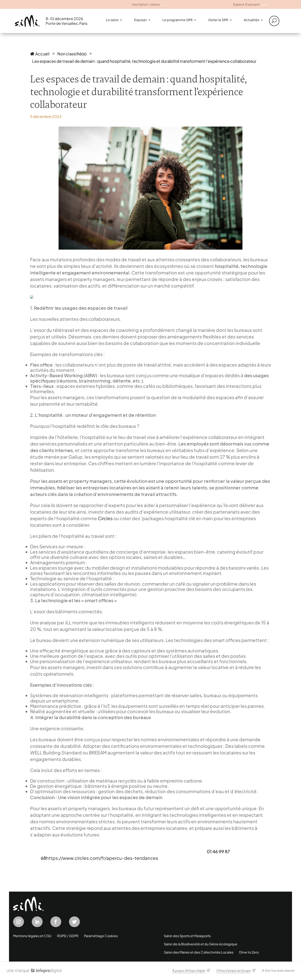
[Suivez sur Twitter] (74, 921)
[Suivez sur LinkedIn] (37, 921)
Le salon (112, 20)
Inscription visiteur (146, 4)
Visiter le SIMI (218, 20)
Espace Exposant (246, 4)
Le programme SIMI (177, 20)
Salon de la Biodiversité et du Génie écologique (200, 944)
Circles (105, 518)
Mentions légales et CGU (32, 936)
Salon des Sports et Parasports (187, 936)
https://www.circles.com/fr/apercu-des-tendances (102, 858)
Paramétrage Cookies (101, 936)
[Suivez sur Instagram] (18, 921)
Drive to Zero (249, 952)
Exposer (140, 20)
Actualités (251, 20)
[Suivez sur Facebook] (55, 921)
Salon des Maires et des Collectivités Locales (198, 952)
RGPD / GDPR (67, 936)
